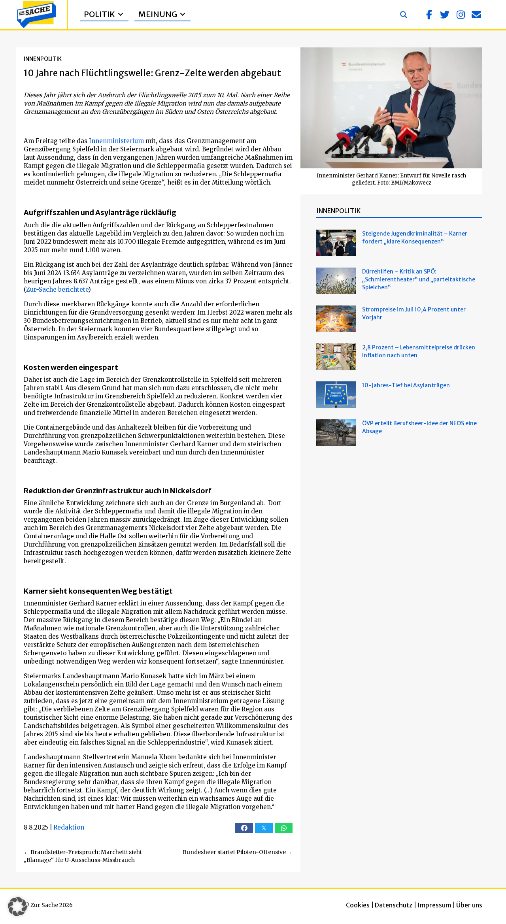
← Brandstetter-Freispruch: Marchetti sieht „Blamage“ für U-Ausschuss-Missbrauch (83, 856)
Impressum (434, 905)
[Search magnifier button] (404, 15)
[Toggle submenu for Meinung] (182, 14)
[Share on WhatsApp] (284, 828)
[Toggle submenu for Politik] (120, 14)
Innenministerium (116, 141)
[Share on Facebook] (244, 828)
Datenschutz (393, 905)
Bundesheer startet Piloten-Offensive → (238, 852)
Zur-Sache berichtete (57, 289)
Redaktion (68, 827)
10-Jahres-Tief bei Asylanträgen (406, 385)
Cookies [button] (358, 905)
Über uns (469, 905)
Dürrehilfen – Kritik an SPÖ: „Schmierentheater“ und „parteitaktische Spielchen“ (418, 279)
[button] (429, 15)
